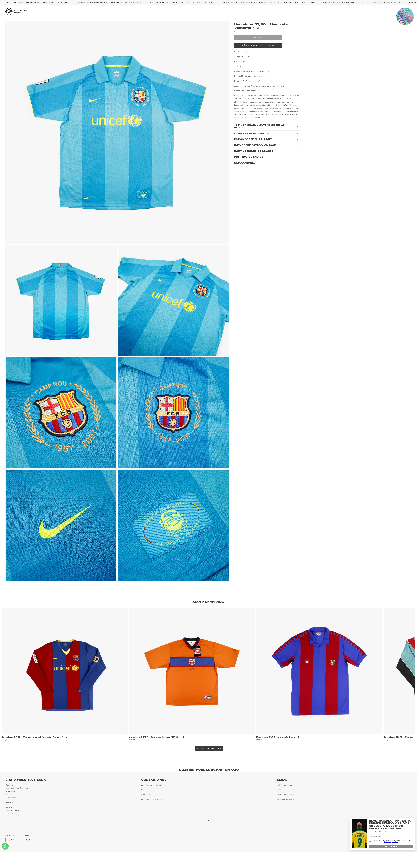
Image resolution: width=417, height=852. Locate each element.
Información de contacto (151, 800)
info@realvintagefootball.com (153, 785)
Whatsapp (145, 795)
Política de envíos (284, 785)
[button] (394, 11)
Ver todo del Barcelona (208, 748)
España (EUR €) (13, 840)
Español (28, 840)
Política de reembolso (286, 790)
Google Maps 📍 (12, 802)
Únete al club (391, 846)
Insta (143, 790)
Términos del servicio (286, 800)
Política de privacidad (286, 795)
